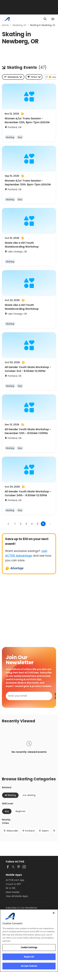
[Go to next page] (49, 523)
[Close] (53, 912)
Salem (45, 830)
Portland (29, 830)
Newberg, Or (19, 25)
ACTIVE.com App (15, 880)
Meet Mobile (12, 892)
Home (5, 25)
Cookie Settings (29, 947)
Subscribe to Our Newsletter (21, 907)
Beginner (20, 811)
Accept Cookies (29, 965)
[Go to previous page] (8, 523)
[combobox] (13, 77)
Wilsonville (12, 830)
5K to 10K (10, 888)
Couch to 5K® (13, 884)
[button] (34, 77)
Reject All (29, 956)
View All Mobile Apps (17, 896)
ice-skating (29, 795)
